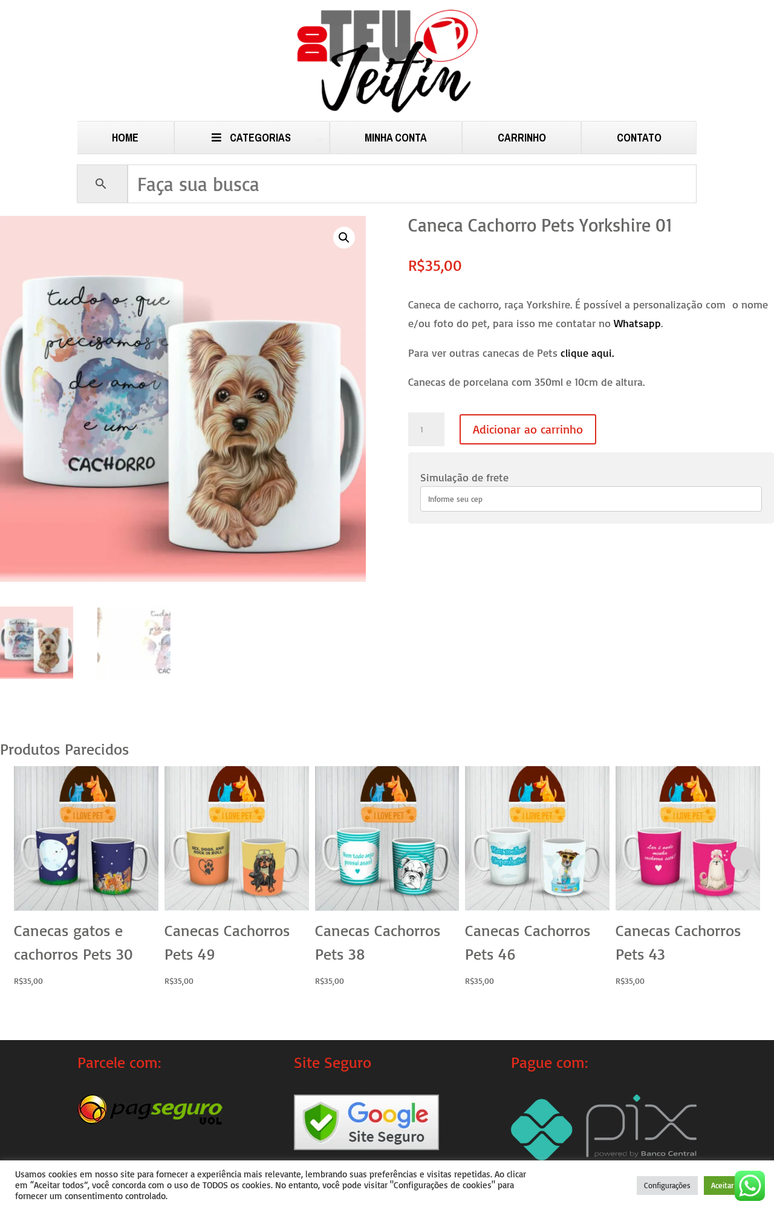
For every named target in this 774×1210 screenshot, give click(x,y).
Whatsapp (637, 323)
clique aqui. (587, 352)
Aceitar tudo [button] (731, 1185)
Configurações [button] (667, 1185)
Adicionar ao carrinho (528, 429)
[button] (344, 238)
